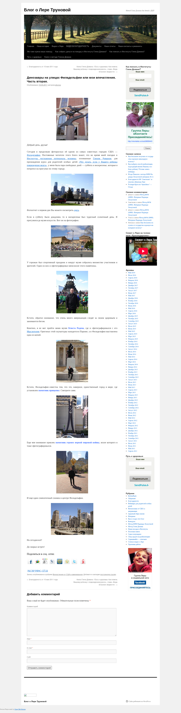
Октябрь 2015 (133, 318)
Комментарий (32, 606)
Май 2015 (131, 331)
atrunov (58, 85)
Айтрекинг (132, 498)
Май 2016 (131, 308)
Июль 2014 (132, 351)
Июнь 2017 (132, 293)
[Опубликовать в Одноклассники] (67, 563)
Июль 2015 (132, 326)
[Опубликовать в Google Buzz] (37, 563)
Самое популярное (134, 534)
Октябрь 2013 (133, 374)
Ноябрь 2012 (132, 402)
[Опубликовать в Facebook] (30, 563)
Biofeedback (132, 496)
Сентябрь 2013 (133, 377)
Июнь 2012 (132, 415)
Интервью (131, 516)
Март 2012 (132, 423)
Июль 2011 (132, 443)
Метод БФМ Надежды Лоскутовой (140, 524)
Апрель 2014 (132, 359)
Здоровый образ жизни (136, 514)
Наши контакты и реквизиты (130, 46)
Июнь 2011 (132, 446)
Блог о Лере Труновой (47, 10)
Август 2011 (132, 441)
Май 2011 (131, 448)
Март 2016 (132, 313)
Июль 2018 (132, 275)
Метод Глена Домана (135, 526)
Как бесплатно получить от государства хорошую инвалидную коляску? (141, 159)
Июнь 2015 (132, 328)
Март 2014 (132, 362)
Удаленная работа (134, 544)
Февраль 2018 (133, 280)
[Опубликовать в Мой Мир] (59, 563)
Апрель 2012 (132, 420)
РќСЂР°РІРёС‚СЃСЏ (38, 570)
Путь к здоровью (34, 56)
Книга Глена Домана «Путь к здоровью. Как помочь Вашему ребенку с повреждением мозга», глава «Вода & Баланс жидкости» (95, 69)
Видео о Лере (57, 46)
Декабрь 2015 (133, 316)
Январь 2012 (132, 428)
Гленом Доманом (102, 158)
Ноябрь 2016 (132, 300)
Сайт (29, 657)
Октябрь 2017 (133, 288)
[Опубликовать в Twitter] (74, 563)
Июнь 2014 (132, 354)
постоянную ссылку (108, 574)
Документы (96, 46)
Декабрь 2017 (133, 285)
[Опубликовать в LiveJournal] (52, 563)
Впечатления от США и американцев (68, 574)
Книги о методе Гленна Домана (57, 56)
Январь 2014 (132, 367)
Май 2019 (131, 272)
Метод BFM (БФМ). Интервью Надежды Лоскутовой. (138, 197)
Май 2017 (131, 295)
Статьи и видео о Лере (136, 542)
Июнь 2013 (132, 385)
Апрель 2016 (132, 311)
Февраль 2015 (133, 339)
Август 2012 (132, 410)
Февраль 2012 (133, 425)
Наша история (43, 46)
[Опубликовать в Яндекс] (83, 563)
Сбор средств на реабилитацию (139, 536)
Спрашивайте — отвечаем (137, 539)
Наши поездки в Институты (138, 529)
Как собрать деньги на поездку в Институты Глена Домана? (81, 51)
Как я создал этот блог (136, 519)
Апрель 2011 (132, 451)
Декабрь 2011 (133, 430)
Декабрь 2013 (133, 369)
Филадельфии (33, 154)
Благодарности (133, 501)
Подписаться (140, 90)
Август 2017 (132, 290)
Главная (30, 46)
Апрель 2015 (132, 334)
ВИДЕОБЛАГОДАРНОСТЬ (77, 46)
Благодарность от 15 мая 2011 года (42, 66)
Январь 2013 (132, 397)
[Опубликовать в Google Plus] (45, 563)
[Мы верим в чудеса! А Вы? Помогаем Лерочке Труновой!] (140, 123)
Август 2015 (132, 323)
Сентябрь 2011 (133, 438)
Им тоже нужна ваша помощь (39, 51)
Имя (29, 639)
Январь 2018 (132, 283)
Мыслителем (33, 331)
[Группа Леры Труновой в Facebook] (140, 569)
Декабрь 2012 (133, 400)
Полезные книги (134, 531)
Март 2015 (132, 336)
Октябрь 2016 (133, 303)
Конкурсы (131, 521)
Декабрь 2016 (133, 298)
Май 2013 (131, 387)
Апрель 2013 (132, 390)
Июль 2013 (132, 382)
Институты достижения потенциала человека (51, 158)
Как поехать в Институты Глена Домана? (127, 51)
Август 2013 (132, 379)
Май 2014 (131, 357)
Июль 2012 (132, 413)
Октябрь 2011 (133, 436)
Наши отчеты (109, 46)
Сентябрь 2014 (133, 346)
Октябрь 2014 (133, 344)
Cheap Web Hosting (20, 709)
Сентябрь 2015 (133, 321)
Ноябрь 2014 (132, 341)
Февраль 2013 (133, 395)
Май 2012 (131, 418)
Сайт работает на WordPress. (140, 701)
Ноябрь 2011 (132, 433)
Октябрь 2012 (133, 405)
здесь (76, 210)
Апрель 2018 (132, 278)
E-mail (30, 648)
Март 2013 (132, 392)
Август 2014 (132, 349)
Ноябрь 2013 (132, 372)
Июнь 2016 (132, 306)
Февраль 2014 (133, 364)
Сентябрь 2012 (133, 407)
